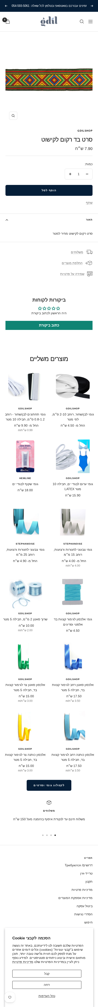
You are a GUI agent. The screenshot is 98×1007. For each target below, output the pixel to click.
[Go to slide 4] (43, 835)
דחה (47, 985)
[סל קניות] (7, 21)
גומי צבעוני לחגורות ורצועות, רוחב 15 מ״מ (73, 552)
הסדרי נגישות (83, 914)
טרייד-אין (86, 873)
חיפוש (88, 922)
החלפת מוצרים (72, 263)
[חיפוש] (82, 22)
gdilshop (85, 130)
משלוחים (77, 252)
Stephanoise (73, 544)
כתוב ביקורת (49, 325)
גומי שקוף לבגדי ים (25, 484)
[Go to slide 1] (55, 835)
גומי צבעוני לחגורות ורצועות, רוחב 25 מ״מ (25, 552)
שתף (89, 202)
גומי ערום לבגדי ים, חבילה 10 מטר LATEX (73, 486)
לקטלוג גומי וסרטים (49, 785)
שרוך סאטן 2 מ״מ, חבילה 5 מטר (25, 619)
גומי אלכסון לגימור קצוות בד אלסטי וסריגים (73, 621)
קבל (46, 973)
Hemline (25, 478)
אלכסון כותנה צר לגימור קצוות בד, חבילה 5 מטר (25, 757)
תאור (89, 219)
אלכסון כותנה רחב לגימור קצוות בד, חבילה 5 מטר (73, 757)
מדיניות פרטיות (22, 962)
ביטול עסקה (85, 906)
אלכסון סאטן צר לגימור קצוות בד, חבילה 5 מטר (25, 687)
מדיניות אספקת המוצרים (75, 898)
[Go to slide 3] (47, 835)
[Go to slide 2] (51, 835)
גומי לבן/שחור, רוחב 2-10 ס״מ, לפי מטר (73, 417)
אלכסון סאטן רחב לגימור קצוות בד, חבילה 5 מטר (73, 687)
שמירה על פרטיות (72, 274)
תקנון (89, 881)
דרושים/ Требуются (79, 865)
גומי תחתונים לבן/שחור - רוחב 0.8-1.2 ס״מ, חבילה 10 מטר (25, 417)
